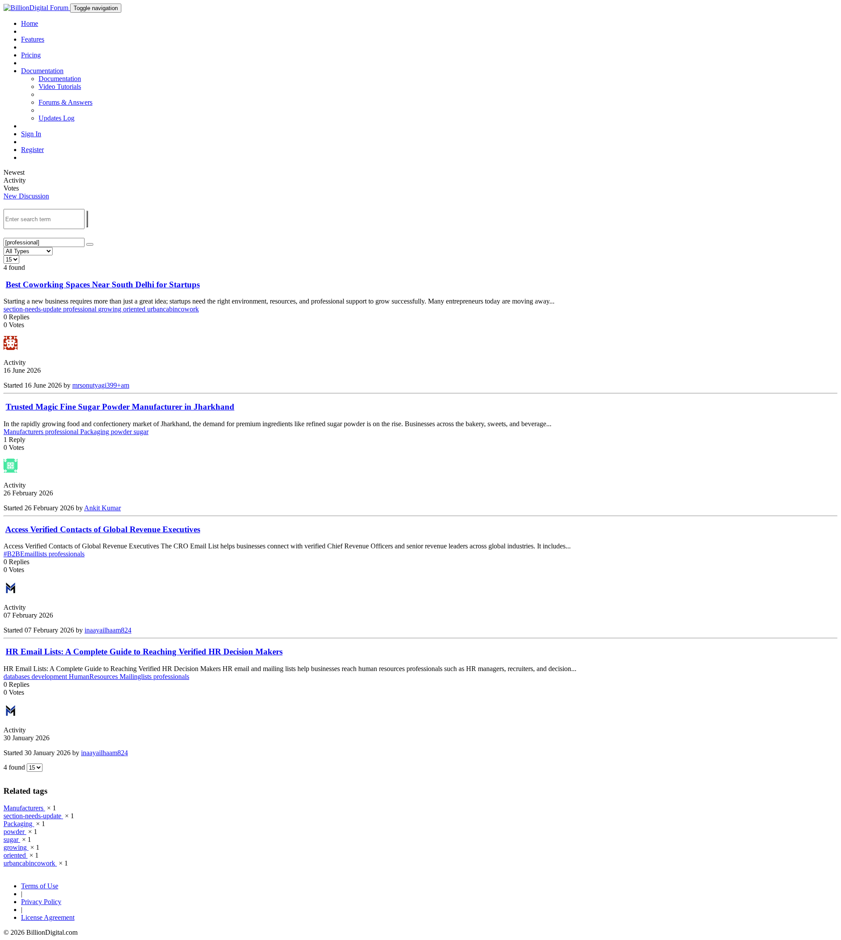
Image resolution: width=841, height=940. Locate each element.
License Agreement (47, 917)
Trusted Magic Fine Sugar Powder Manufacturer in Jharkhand (120, 406)
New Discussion (26, 196)
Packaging (95, 431)
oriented (135, 309)
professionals (67, 554)
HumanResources (94, 676)
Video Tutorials (60, 86)
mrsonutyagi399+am (100, 385)
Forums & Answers (65, 102)
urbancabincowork (173, 309)
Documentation (60, 78)
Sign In (31, 134)
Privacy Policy (41, 901)
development (50, 676)
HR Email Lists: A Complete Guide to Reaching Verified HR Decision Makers (144, 651)
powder (122, 431)
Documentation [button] (42, 70)
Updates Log (56, 118)
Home (29, 23)
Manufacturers (24, 431)
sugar (141, 431)
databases (18, 676)
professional (80, 309)
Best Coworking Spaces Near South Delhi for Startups (103, 284)
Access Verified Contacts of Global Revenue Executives (102, 529)
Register (32, 149)
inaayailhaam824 (108, 630)
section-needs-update (33, 309)
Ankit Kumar (102, 508)
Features (32, 39)
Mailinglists (136, 676)
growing (110, 309)
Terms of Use (39, 886)
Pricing (31, 55)
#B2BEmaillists (26, 554)
